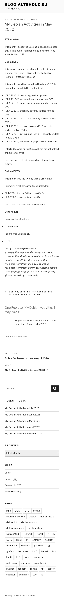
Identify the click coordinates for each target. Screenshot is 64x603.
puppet (10, 568)
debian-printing (36, 528)
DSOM (39, 534)
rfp (42, 568)
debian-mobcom (15, 528)
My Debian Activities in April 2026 (22, 427)
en (28, 292)
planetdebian (30, 295)
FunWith (25, 545)
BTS (27, 510)
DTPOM (51, 534)
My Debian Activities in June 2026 (22, 414)
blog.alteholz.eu (26, 4)
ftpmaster (39, 292)
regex (33, 568)
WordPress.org (13, 491)
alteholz (30, 20)
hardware (23, 551)
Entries (11, 479)
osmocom (39, 557)
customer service (15, 516)
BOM (18, 510)
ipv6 (34, 551)
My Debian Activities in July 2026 (22, 408)
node (27, 557)
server (51, 568)
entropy (36, 539)
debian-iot (11, 522)
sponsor (10, 574)
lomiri (9, 557)
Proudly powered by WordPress (21, 595)
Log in (8, 472)
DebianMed (12, 534)
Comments (13, 485)
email (19, 539)
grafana (10, 551)
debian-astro (47, 516)
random (22, 568)
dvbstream (12, 226)
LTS (50, 292)
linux (54, 551)
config (36, 510)
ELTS (23, 292)
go (49, 545)
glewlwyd (39, 545)
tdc (35, 574)
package (14, 295)
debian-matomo (29, 522)
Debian (13, 292)
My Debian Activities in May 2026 (22, 421)
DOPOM (27, 534)
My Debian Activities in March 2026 (23, 433)
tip (42, 574)
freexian (49, 539)
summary (24, 574)
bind (8, 510)
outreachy (11, 563)
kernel (44, 551)
